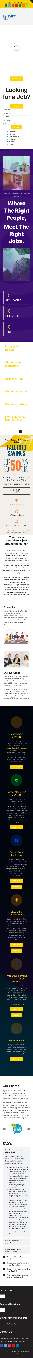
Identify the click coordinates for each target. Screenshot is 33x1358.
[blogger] (23, 5)
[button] (16, 1151)
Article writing (14, 378)
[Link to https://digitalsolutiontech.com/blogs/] (16, 722)
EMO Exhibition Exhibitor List (15, 418)
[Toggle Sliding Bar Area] (31, 1)
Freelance (12, 132)
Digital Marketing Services (16, 793)
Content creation (16, 391)
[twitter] (9, 5)
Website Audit (16, 1040)
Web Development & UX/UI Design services (17, 978)
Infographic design (12, 348)
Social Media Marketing (16, 853)
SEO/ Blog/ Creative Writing (16, 913)
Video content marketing (14, 364)
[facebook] (6, 5)
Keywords (6, 110)
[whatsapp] (27, 5)
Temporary (12, 144)
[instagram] (13, 5)
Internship (12, 139)
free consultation (13, 808)
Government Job (14, 137)
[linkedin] (20, 5)
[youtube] (16, 5)
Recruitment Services (16, 735)
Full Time (11, 134)
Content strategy (16, 404)
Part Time (11, 142)
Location (6, 117)
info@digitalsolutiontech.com (16, 748)
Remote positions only (13, 124)
